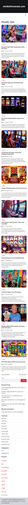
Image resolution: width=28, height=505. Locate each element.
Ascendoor (16, 501)
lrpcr (4, 51)
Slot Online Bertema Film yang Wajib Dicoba (12, 258)
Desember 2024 (5, 436)
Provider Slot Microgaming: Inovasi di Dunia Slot (13, 188)
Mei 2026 (3, 418)
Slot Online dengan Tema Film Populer (11, 292)
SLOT (3, 44)
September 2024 (5, 444)
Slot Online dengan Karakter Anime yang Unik (13, 362)
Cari (2, 378)
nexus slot (4, 460)
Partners (5, 495)
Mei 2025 (3, 423)
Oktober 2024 (4, 441)
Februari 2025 (4, 431)
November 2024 (5, 439)
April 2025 (3, 426)
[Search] (25, 15)
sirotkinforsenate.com (14, 6)
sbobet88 (4, 471)
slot (2, 464)
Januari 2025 (4, 434)
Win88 (3, 481)
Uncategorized (5, 453)
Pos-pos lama (5, 374)
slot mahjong (5, 467)
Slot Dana (4, 474)
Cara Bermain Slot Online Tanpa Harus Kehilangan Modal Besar (11, 153)
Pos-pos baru (23, 374)
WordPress (6, 503)
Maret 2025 (4, 429)
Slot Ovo (3, 491)
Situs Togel (4, 478)
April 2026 (3, 421)
